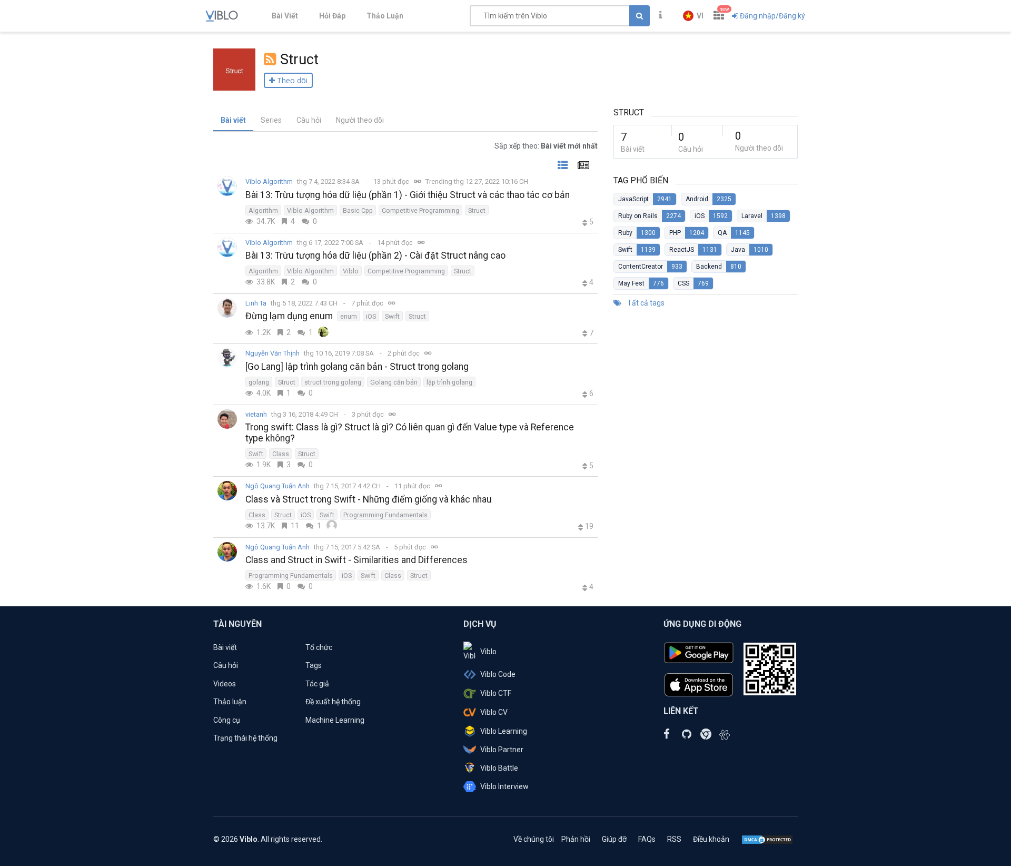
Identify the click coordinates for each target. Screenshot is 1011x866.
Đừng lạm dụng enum (289, 316)
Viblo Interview (504, 786)
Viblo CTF (495, 693)
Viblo (351, 271)
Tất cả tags (645, 303)
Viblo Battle (499, 768)
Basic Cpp (358, 210)
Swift (392, 316)
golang (259, 382)
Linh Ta (255, 303)
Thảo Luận (384, 16)
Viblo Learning (503, 731)
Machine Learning (334, 720)
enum (348, 316)
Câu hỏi (308, 120)
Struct (476, 210)
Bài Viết (285, 16)
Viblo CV (494, 712)
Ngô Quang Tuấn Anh (277, 486)
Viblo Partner (501, 749)
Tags (313, 665)
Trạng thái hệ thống (245, 738)
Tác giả (317, 684)
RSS (674, 839)
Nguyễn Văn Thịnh (272, 353)
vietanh (256, 414)
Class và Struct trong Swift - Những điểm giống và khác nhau (368, 499)
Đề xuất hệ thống (333, 701)
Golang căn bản (394, 382)
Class (280, 454)
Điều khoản (711, 839)
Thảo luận (229, 701)
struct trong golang (332, 382)
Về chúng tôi (533, 839)
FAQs (647, 839)
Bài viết (233, 120)
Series (271, 120)
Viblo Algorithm (269, 181)
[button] (693, 15)
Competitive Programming (420, 210)
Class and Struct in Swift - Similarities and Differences (356, 560)
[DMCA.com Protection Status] (767, 839)
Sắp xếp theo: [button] (546, 146)
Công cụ (226, 720)
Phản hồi (575, 839)
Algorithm (263, 210)
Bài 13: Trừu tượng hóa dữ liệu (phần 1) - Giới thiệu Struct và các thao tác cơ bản (407, 195)
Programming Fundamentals (385, 515)
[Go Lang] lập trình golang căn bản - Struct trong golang (357, 366)
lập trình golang (449, 382)
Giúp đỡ (614, 839)
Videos (224, 684)
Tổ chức (318, 647)
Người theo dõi (360, 120)
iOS (371, 316)
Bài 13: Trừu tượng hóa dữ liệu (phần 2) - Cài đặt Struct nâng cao (375, 255)
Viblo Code (498, 674)
